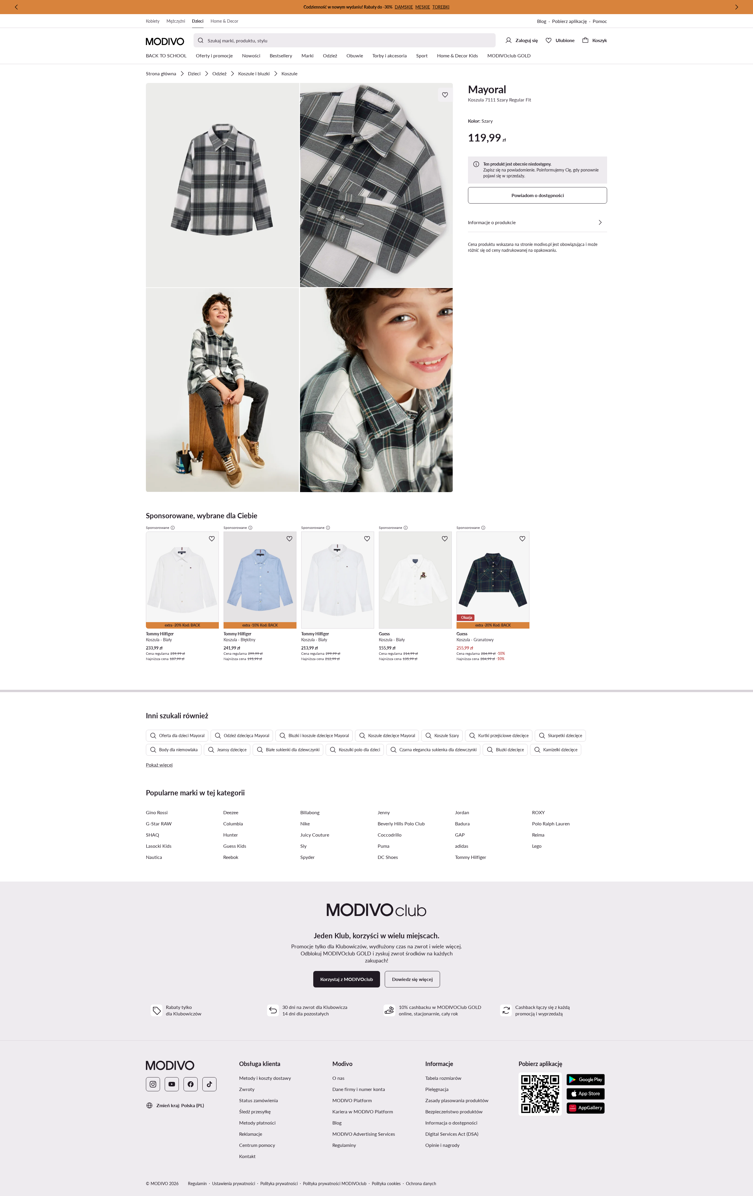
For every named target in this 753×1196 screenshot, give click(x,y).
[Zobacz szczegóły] (600, 222)
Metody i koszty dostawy (265, 1078)
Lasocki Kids (158, 846)
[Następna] (736, 7)
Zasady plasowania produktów (457, 1100)
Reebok (230, 857)
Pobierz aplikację (569, 21)
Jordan (462, 812)
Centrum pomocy (257, 1145)
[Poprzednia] (16, 7)
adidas (461, 846)
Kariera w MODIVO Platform (362, 1111)
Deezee (230, 812)
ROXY (538, 812)
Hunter (230, 834)
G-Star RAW (159, 823)
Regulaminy (344, 1145)
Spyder (307, 857)
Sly (303, 846)
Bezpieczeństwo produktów (454, 1111)
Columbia (233, 823)
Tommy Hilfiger (470, 857)
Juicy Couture (314, 834)
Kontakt (247, 1156)
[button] (222, 185)
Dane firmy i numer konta (358, 1089)
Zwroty (246, 1089)
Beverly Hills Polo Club (401, 823)
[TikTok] (209, 1084)
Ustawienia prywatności (233, 1183)
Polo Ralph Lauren (551, 823)
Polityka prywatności (279, 1183)
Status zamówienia (258, 1100)
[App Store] (586, 1094)
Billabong (309, 812)
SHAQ (152, 834)
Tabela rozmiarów (443, 1078)
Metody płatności (257, 1122)
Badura (462, 823)
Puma (383, 846)
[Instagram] (153, 1084)
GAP (460, 834)
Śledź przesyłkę (255, 1111)
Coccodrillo (390, 834)
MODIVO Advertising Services (363, 1134)
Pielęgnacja (437, 1089)
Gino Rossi (157, 812)
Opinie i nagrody (442, 1145)
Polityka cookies (386, 1183)
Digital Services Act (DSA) (451, 1134)
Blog (541, 21)
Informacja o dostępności (451, 1122)
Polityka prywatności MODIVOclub (334, 1183)
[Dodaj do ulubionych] (445, 95)
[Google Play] (586, 1080)
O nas (338, 1078)
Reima (538, 834)
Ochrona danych (421, 1183)
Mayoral (487, 89)
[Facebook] (191, 1084)
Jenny (384, 812)
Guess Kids (234, 846)
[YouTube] (172, 1084)
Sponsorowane (157, 527)
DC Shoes (388, 857)
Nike (305, 823)
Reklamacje (250, 1134)
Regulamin (197, 1183)
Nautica (154, 857)
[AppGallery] (586, 1108)
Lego (537, 846)
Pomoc (600, 21)
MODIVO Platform (352, 1100)
